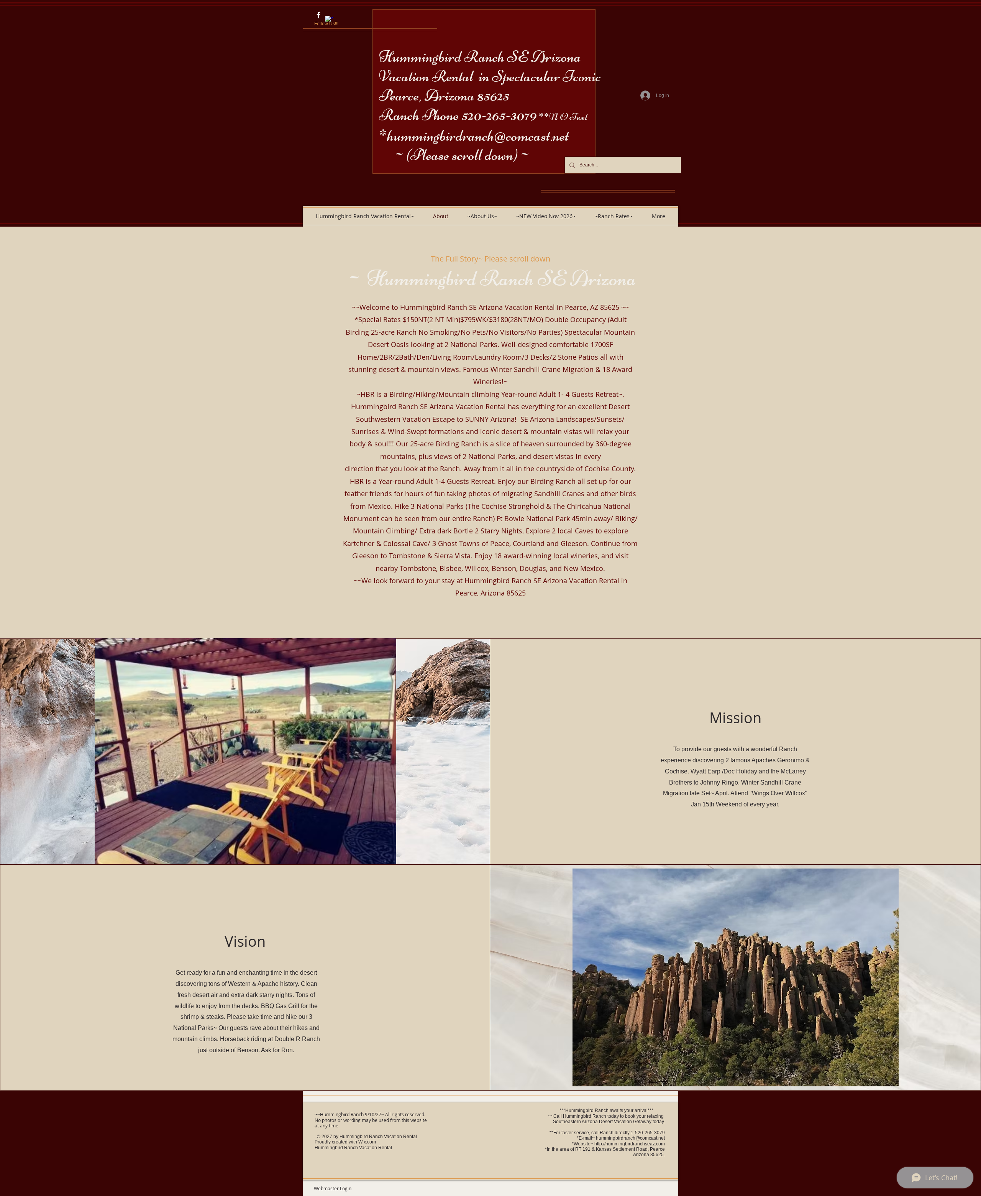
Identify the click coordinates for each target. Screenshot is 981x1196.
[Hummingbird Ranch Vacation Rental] (318, 15)
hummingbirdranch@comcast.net (478, 135)
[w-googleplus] (329, 20)
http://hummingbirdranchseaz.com (629, 1144)
